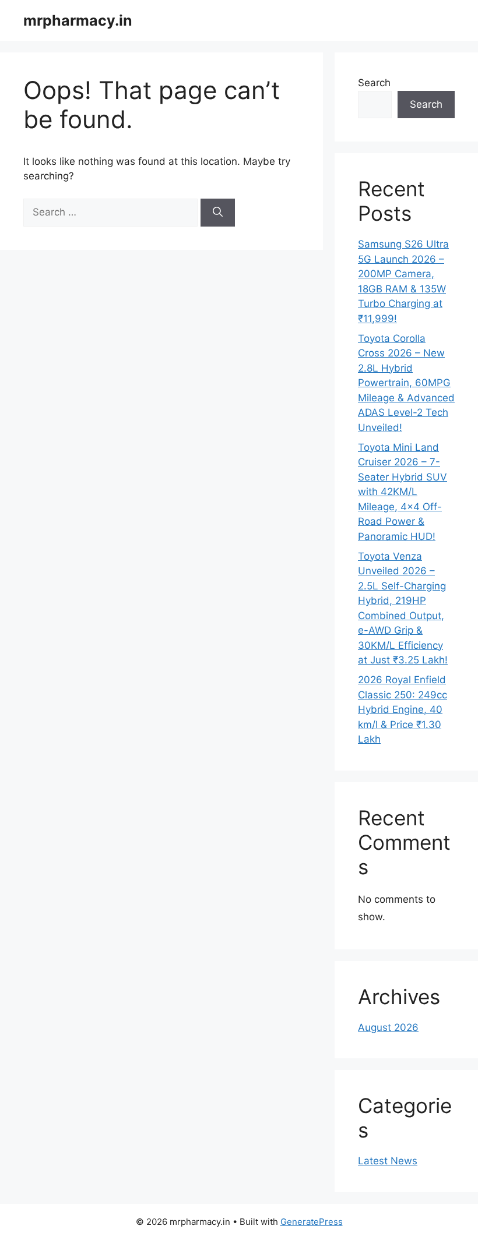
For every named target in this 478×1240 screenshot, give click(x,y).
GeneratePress (311, 1221)
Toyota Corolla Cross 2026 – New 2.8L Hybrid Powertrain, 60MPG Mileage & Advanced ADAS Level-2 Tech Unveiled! (406, 383)
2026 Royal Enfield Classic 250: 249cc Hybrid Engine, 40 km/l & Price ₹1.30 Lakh (402, 709)
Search (374, 83)
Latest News (387, 1161)
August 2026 (388, 1027)
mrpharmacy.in (77, 20)
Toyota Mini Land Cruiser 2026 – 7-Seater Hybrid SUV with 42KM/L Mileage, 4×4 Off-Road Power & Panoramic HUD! (402, 491)
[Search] (218, 213)
